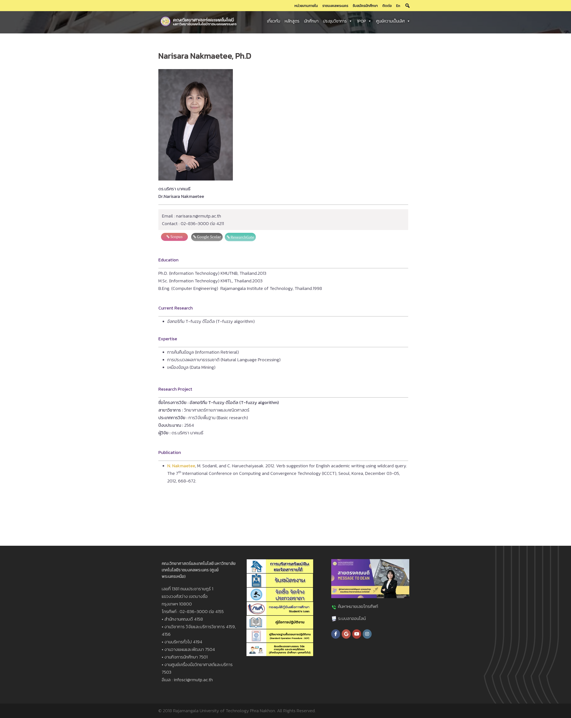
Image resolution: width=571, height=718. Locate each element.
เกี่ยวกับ (273, 21)
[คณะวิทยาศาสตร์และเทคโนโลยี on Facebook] (335, 634)
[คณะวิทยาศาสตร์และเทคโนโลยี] (198, 20)
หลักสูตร (292, 21)
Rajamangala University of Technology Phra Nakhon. (224, 710)
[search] (407, 5)
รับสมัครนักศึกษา (365, 5)
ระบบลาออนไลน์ (352, 618)
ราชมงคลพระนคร (335, 5)
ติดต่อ (387, 5)
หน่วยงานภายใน (306, 5)
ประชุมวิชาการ (335, 21)
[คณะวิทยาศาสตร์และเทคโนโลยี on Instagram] (367, 634)
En (398, 5)
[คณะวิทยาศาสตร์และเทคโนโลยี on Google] (346, 634)
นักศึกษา (311, 21)
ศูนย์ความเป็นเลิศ (390, 21)
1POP (361, 21)
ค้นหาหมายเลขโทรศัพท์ (358, 606)
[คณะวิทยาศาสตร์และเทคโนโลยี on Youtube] (356, 634)
